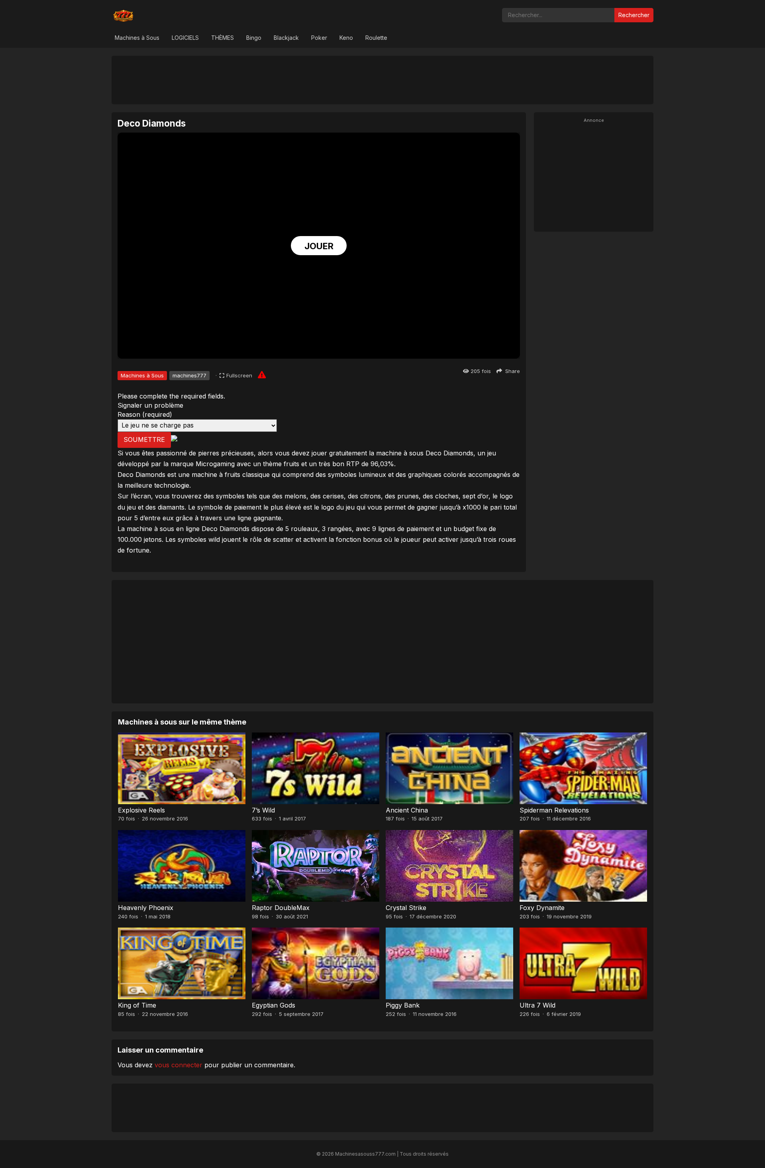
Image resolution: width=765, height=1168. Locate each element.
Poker (319, 37)
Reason (145, 414)
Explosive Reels (141, 810)
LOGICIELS (185, 37)
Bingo (253, 37)
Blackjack (286, 37)
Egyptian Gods (273, 1005)
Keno (346, 37)
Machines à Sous (137, 37)
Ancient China (407, 810)
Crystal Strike (406, 908)
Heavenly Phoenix (145, 908)
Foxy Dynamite (542, 908)
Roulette (376, 37)
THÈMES (222, 37)
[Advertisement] (382, 80)
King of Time (137, 1005)
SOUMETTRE (144, 439)
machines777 (189, 375)
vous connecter (178, 1065)
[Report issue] (262, 375)
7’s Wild (263, 810)
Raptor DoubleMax (281, 908)
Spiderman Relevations (554, 810)
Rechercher (633, 15)
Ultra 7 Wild (537, 1005)
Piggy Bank (403, 1005)
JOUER (318, 246)
